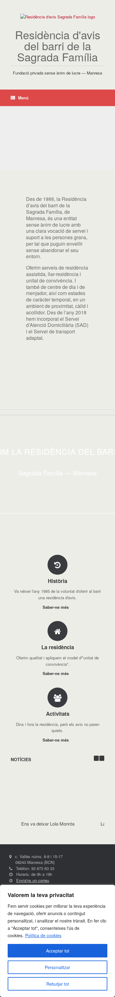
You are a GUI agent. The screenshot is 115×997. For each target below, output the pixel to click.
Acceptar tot (57, 951)
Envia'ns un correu (32, 880)
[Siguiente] (101, 758)
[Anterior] (96, 758)
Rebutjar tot (57, 984)
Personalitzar (57, 967)
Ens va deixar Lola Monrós (48, 823)
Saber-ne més (56, 607)
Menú (23, 98)
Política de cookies (43, 935)
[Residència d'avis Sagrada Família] (57, 17)
